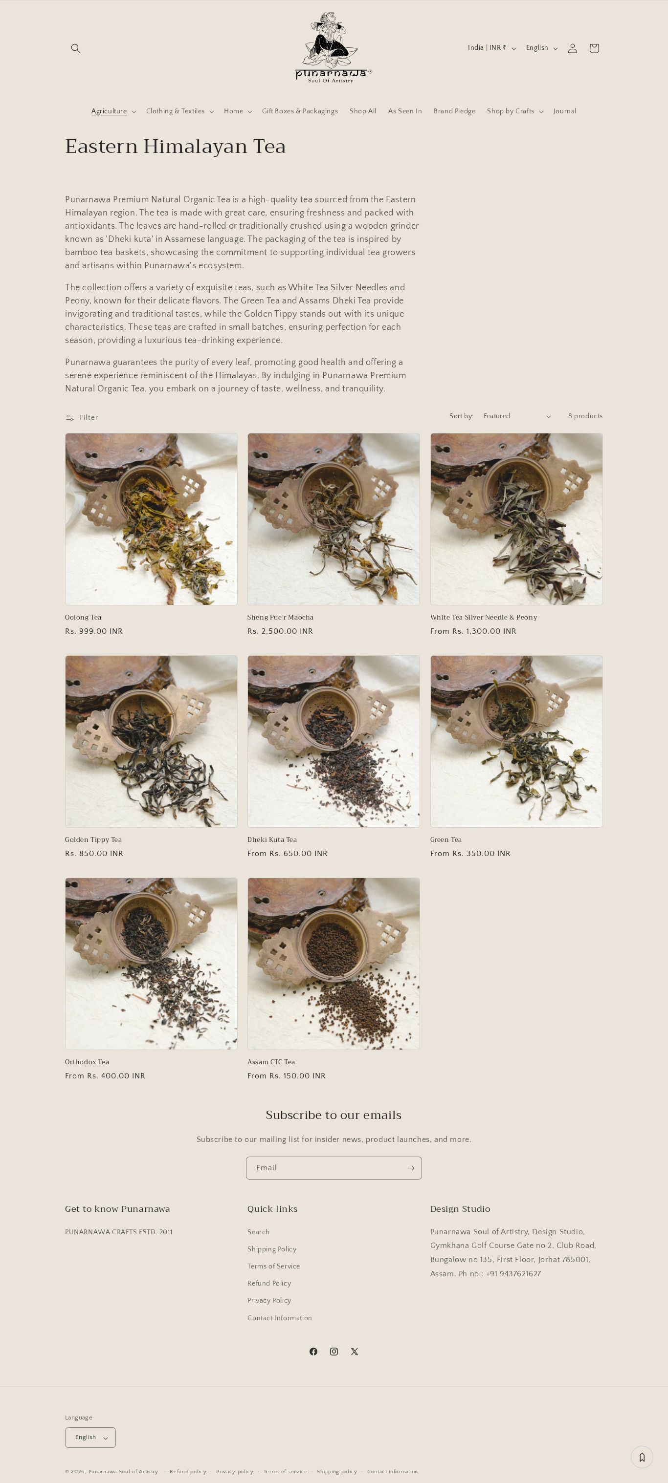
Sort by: (461, 416)
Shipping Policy (271, 1249)
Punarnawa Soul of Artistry (123, 1472)
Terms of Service (273, 1266)
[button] (76, 48)
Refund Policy (269, 1284)
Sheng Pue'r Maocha (280, 618)
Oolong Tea (83, 618)
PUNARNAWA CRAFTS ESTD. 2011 (118, 1232)
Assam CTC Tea (271, 1062)
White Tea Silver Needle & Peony (483, 618)
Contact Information (279, 1318)
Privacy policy (235, 1472)
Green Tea (446, 840)
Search (258, 1232)
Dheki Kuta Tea (272, 840)
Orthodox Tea (87, 1062)
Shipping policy (337, 1472)
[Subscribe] (411, 1168)
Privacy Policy (269, 1301)
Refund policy (188, 1472)
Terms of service (286, 1472)
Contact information (392, 1472)
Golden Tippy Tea (93, 840)
